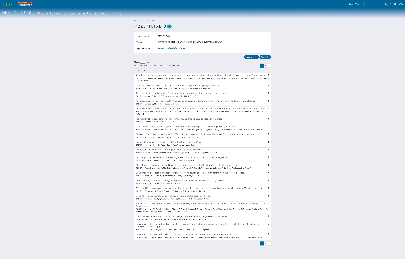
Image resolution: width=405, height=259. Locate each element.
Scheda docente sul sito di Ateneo (171, 48)
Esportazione (250, 57)
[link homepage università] (25, 4)
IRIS (135, 20)
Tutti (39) (264, 57)
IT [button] (390, 4)
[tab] (138, 70)
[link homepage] (7, 4)
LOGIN (400, 4)
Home (350, 4)
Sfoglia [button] (357, 4)
